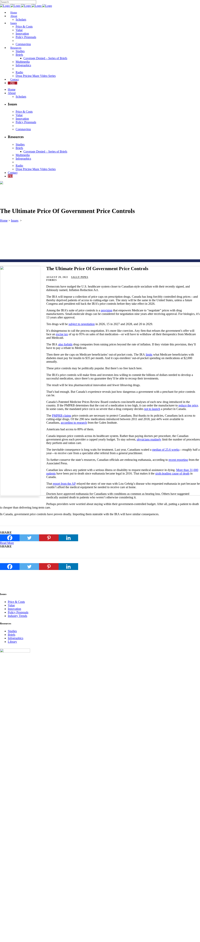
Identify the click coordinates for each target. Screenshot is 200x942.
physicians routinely (149, 439)
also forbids (65, 344)
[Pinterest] (49, 537)
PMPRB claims (61, 415)
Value (11, 605)
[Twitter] (29, 537)
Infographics (15, 638)
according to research (74, 422)
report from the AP (64, 483)
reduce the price (188, 405)
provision (106, 310)
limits (149, 354)
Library (12, 641)
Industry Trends (17, 616)
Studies (12, 631)
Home (4, 220)
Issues (14, 220)
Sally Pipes (79, 277)
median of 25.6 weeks (165, 449)
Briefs (11, 634)
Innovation (14, 608)
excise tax (62, 334)
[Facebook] (10, 537)
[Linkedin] (68, 537)
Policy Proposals (18, 612)
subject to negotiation (82, 324)
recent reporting (178, 459)
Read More (7, 543)
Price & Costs (16, 601)
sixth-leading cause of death (172, 473)
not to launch (152, 409)
